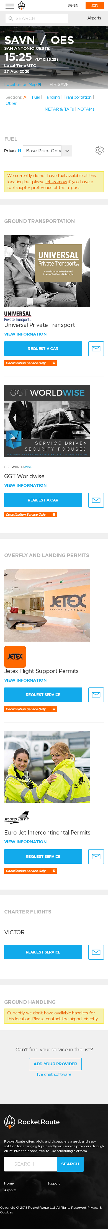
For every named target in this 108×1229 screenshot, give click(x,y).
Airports (94, 18)
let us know (56, 181)
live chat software (54, 1074)
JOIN (94, 6)
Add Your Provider (55, 1063)
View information (26, 334)
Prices (10, 150)
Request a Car (43, 348)
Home (9, 1183)
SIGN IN (73, 6)
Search (70, 1163)
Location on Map (21, 84)
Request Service (43, 694)
